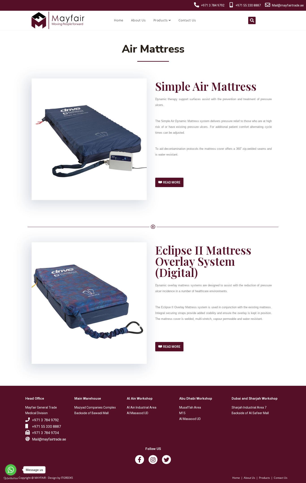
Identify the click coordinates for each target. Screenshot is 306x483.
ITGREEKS (67, 478)
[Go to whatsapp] (10, 469)
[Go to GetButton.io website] (11, 478)
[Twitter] (166, 459)
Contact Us (187, 20)
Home (118, 20)
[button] (169, 182)
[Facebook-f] (139, 459)
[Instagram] (153, 459)
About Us (138, 20)
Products (161, 20)
